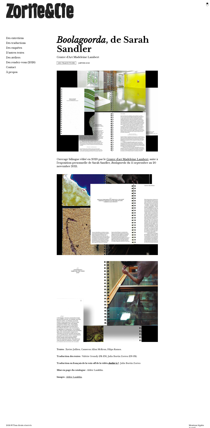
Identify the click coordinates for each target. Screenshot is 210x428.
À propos (12, 72)
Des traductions (16, 43)
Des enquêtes (14, 47)
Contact (11, 67)
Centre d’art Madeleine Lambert (127, 159)
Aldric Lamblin (74, 377)
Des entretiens (15, 38)
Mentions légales (196, 425)
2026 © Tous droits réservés (19, 425)
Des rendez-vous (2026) (20, 62)
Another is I (113, 363)
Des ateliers (13, 57)
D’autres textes (15, 52)
